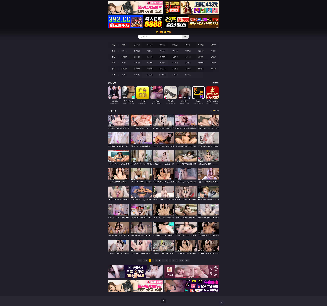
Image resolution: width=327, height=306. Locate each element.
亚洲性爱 (124, 57)
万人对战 (149, 45)
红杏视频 (175, 75)
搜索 (185, 37)
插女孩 (124, 75)
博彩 (113, 45)
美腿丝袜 (175, 63)
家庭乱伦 (137, 69)
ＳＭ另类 (213, 51)
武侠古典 (162, 69)
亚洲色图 (137, 63)
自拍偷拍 (137, 51)
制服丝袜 (175, 57)
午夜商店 (137, 75)
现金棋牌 (200, 45)
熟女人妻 (175, 51)
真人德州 (137, 45)
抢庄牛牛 (213, 45)
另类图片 (213, 63)
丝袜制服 (188, 51)
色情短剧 (188, 75)
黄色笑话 (200, 69)
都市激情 (124, 69)
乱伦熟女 (200, 57)
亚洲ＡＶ (124, 51)
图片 (113, 63)
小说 (113, 69)
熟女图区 (200, 63)
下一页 (181, 260)
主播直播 (200, 51)
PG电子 (124, 45)
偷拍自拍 (137, 57)
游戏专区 (162, 45)
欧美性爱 (162, 57)
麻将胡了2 (175, 45)
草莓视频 (149, 75)
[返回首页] (222, 302)
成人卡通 (149, 57)
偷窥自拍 (124, 63)
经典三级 (188, 57)
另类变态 (213, 57)
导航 (113, 75)
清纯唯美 (188, 63)
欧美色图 (149, 63)
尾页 (187, 260)
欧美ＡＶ (149, 51)
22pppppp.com (163, 32)
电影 (113, 57)
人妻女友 (149, 69)
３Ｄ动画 (162, 51)
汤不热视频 (162, 75)
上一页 (145, 260)
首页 (139, 260)
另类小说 (188, 69)
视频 (113, 51)
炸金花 (188, 45)
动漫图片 (162, 63)
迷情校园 (175, 69)
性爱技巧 (213, 69)
